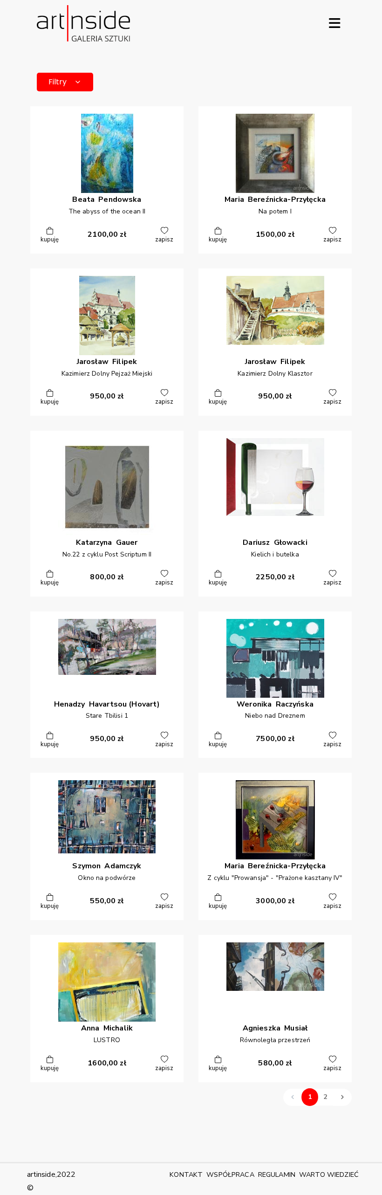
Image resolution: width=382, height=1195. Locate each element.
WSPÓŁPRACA (230, 1174)
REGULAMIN (276, 1174)
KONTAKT (186, 1174)
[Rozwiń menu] (334, 23)
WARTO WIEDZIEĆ (329, 1174)
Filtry (57, 81)
